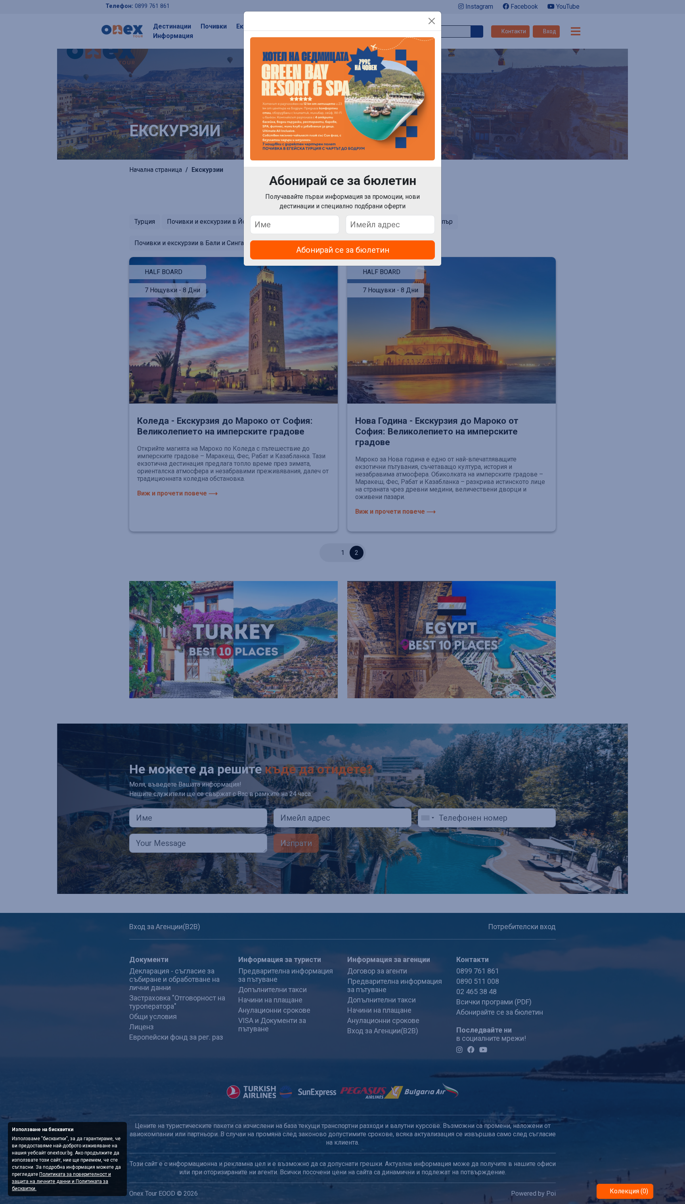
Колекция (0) (628, 1191)
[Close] (431, 21)
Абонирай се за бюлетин (342, 250)
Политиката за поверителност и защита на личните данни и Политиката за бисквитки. (61, 1181)
